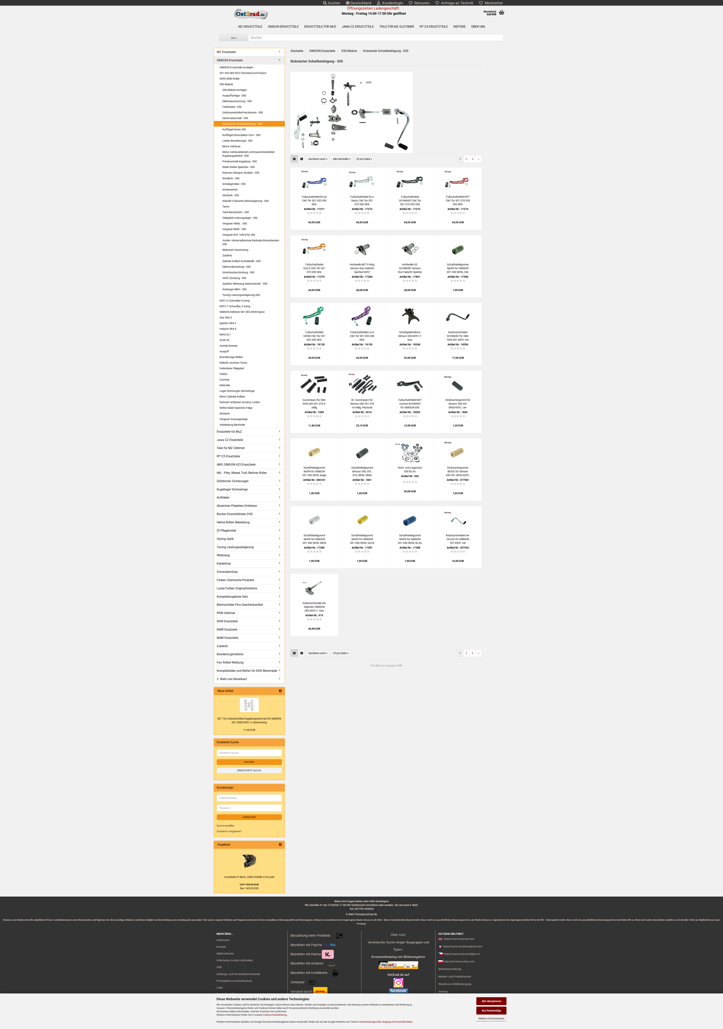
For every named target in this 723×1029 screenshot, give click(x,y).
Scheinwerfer (230, 189)
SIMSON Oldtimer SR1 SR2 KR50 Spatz (242, 311)
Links (220, 987)
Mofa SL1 (225, 334)
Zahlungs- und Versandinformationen (238, 974)
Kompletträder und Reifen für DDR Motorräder (247, 671)
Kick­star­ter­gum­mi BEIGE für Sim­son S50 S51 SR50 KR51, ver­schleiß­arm (458, 471)
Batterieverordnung (449, 968)
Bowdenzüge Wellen (231, 357)
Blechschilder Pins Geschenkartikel (240, 604)
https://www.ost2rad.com (459, 938)
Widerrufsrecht (225, 953)
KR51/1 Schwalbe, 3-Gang (235, 306)
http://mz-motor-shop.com (458, 961)
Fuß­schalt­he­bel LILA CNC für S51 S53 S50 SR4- (362, 336)
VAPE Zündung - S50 (234, 278)
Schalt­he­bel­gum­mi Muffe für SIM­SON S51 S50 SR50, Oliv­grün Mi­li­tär (458, 268)
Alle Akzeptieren (491, 1001)
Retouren (421, 3)
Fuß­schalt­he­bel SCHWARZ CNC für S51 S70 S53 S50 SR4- (410, 200)
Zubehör (227, 255)
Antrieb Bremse (228, 345)
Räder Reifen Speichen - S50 (238, 167)
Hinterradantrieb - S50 (235, 118)
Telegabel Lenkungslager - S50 (240, 217)
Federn (224, 373)
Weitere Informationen (491, 1018)
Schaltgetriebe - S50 (234, 183)
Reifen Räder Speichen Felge (236, 407)
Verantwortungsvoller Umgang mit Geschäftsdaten (386, 1021)
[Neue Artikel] (280, 691)
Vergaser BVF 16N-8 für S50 (238, 234)
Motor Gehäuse (231, 146)
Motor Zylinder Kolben (232, 396)
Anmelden (249, 817)
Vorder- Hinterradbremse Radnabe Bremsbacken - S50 (251, 242)
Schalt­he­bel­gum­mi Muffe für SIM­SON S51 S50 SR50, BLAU (410, 539)
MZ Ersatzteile (250, 26)
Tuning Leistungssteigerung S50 (241, 294)
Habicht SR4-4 (228, 328)
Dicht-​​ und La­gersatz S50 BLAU (410, 469)
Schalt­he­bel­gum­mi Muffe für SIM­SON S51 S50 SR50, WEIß (314, 539)
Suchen (333, 3)
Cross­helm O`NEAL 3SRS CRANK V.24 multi (249, 877)
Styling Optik (225, 539)
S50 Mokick (226, 84)
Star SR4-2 (226, 317)
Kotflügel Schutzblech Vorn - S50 (241, 135)
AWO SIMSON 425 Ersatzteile (236, 464)
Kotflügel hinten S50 (234, 129)
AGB (219, 967)
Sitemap (443, 991)
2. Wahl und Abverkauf (232, 679)
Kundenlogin (391, 3)
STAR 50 (224, 340)
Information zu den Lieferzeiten (235, 960)
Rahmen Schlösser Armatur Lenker (240, 402)
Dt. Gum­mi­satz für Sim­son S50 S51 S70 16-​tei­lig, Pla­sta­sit (362, 403)
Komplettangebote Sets (232, 596)
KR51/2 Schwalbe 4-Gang (235, 300)
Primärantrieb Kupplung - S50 (239, 161)
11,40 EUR (249, 729)
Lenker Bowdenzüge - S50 (237, 140)
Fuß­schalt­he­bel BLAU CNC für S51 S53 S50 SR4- (314, 200)
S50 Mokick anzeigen (234, 89)
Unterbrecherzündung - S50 (238, 272)
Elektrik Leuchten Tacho (233, 362)
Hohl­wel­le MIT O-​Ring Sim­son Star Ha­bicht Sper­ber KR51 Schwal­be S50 (362, 268)
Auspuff (224, 351)
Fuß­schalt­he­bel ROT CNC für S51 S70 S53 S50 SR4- (458, 200)
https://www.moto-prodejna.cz (462, 953)
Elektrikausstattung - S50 (237, 101)
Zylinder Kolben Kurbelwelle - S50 (241, 261)
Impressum (223, 940)
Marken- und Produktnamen (454, 976)
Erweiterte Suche (249, 770)
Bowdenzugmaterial (230, 654)
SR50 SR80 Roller (230, 78)
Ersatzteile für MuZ (320, 26)
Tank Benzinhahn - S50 (235, 212)
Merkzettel (493, 3)
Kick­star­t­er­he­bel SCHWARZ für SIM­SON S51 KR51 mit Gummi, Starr (458, 336)
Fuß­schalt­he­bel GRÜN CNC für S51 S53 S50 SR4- (314, 336)
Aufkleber (223, 497)
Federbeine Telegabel (232, 368)
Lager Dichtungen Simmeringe (237, 390)
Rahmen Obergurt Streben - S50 (240, 172)
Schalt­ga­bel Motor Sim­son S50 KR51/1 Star (410, 336)
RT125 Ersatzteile (434, 26)
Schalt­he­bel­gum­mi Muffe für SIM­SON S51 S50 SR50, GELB (362, 539)
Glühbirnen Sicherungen (233, 481)
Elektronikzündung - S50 (236, 266)
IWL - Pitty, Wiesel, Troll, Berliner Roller (242, 473)
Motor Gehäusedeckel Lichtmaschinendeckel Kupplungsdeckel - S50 (248, 153)
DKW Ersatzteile (227, 621)
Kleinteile (225, 385)
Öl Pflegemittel (226, 530)
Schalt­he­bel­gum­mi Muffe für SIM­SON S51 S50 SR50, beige (314, 471)
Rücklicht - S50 (230, 178)
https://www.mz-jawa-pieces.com (462, 946)
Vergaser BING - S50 (234, 229)
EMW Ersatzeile (227, 629)
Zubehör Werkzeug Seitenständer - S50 (244, 283)
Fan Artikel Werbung (230, 662)
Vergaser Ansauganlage (234, 419)
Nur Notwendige (491, 1010)
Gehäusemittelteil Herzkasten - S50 (242, 112)
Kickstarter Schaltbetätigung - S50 (242, 123)
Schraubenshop (227, 572)
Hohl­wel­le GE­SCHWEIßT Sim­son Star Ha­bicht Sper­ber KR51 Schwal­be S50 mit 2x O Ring (410, 268)
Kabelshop (224, 563)
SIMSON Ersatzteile (283, 26)
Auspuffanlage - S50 (234, 95)
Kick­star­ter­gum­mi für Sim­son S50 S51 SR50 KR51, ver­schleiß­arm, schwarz (457, 403)
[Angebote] (280, 845)
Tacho (226, 206)
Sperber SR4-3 (228, 323)
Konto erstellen (225, 825)
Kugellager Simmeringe (232, 489)
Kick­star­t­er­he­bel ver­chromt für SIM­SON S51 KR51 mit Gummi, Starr (458, 539)
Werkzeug (223, 555)
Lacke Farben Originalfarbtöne (237, 588)
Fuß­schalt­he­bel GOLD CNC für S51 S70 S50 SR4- (314, 268)
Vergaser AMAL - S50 (234, 223)
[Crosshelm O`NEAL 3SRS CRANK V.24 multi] (249, 861)
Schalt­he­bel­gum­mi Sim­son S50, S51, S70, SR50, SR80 (362, 471)
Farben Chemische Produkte (235, 580)
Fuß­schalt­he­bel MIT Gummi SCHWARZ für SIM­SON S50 (409, 403)
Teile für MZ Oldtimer (396, 26)
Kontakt (221, 946)
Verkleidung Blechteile (232, 424)
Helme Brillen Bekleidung (233, 522)
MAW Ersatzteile (227, 638)
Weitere (459, 26)
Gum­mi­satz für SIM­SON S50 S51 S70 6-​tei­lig (314, 403)
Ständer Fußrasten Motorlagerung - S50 (245, 200)
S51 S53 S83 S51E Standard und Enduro (243, 72)
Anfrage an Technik (456, 3)
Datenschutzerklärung (275, 1014)
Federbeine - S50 (232, 106)
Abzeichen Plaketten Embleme (237, 506)
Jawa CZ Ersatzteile (358, 26)
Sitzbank (225, 413)
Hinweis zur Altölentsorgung (454, 984)
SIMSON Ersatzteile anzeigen (236, 67)
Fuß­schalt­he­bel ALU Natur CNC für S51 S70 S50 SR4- (362, 200)
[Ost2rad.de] (251, 14)
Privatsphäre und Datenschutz (234, 980)
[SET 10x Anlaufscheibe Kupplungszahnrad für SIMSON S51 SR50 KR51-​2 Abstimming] (249, 705)
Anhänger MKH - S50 (234, 289)
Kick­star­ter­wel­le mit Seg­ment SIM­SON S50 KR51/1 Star (314, 607)
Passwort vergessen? (229, 831)
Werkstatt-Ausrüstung (235, 249)
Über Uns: (398, 935)
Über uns (478, 26)
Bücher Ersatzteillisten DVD (235, 514)
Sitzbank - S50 (230, 195)
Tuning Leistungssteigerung (235, 547)
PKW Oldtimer (226, 613)
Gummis (224, 379)
